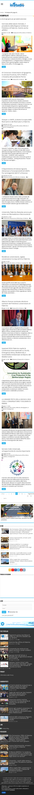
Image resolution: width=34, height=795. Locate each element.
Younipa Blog (5, 728)
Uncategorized (9, 127)
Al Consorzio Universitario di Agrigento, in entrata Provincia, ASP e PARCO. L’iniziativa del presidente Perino (16, 75)
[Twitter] (18, 570)
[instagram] (24, 570)
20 (27, 496)
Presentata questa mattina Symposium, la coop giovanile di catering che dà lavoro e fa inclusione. (19, 702)
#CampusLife (16, 32)
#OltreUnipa (19, 218)
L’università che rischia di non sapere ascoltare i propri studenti (20, 649)
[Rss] (10, 570)
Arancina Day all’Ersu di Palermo (19, 642)
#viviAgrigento (24, 407)
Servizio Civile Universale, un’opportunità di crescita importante (16, 450)
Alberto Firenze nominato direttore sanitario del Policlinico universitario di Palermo (16, 303)
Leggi (4, 66)
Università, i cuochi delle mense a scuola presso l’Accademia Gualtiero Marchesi (20, 553)
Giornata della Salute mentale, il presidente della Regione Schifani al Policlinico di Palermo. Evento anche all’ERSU (15, 27)
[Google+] (12, 570)
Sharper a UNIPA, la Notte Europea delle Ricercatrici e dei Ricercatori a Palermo (17, 121)
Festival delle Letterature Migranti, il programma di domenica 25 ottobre (20, 718)
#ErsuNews (12, 263)
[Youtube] (21, 570)
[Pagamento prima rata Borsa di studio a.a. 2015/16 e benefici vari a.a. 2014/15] (4, 637)
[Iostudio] (17, 4)
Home (2, 12)
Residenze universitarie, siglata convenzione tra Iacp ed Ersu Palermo (16, 258)
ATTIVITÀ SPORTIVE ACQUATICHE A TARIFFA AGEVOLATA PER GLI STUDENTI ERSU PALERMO (20, 686)
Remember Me (13, 612)
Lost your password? (7, 615)
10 (22, 494)
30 (31, 496)
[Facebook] (15, 570)
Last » (5, 498)
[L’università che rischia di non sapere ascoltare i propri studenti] (4, 650)
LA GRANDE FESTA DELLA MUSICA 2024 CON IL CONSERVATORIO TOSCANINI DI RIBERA (16, 401)
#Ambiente (5, 177)
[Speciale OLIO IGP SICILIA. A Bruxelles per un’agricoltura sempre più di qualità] (4, 657)
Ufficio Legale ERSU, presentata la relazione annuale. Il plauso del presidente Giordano (21, 561)
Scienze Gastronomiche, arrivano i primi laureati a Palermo (20, 538)
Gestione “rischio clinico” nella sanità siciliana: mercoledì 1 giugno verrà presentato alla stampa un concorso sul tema (20, 664)
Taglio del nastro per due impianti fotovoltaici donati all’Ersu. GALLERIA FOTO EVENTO (20, 693)
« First (2, 494)
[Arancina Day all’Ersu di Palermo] (4, 644)
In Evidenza (28, 32)
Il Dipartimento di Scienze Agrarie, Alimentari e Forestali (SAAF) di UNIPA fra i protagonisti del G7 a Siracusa (16, 171)
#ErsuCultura (22, 32)
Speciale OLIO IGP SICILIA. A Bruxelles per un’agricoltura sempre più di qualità (20, 656)
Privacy (12, 675)
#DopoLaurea (13, 126)
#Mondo (25, 126)
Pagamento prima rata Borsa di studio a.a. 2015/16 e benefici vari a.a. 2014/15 (20, 636)
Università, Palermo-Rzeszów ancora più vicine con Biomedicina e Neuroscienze (17, 213)
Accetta (3, 792)
